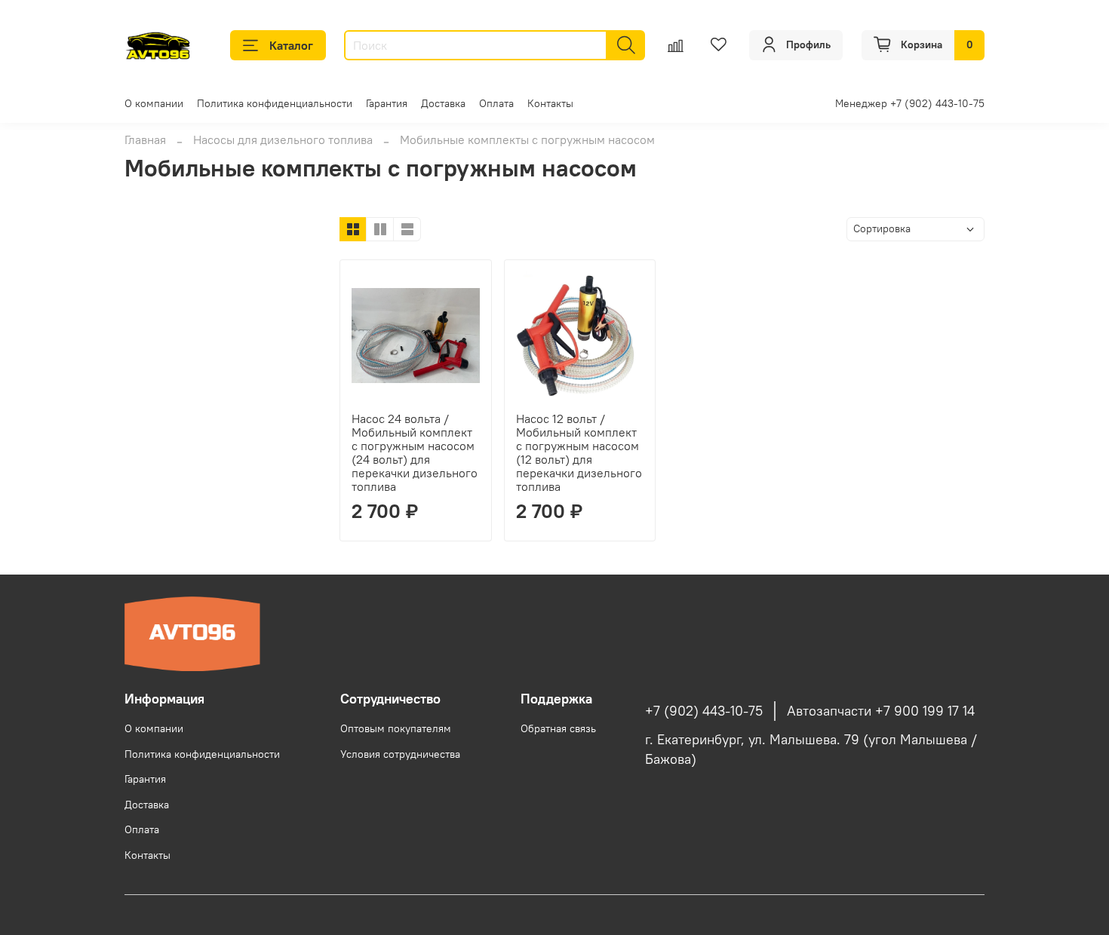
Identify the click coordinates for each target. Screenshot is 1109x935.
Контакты (550, 103)
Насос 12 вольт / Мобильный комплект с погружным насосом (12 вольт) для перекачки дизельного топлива (579, 452)
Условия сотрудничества (400, 754)
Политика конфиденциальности (274, 103)
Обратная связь (558, 728)
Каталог (291, 45)
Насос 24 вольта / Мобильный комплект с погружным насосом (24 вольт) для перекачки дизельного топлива (415, 452)
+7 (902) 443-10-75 (704, 711)
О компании (153, 103)
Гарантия (386, 103)
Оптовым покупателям (395, 728)
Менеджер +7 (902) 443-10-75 (910, 103)
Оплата (496, 103)
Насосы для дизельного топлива (283, 139)
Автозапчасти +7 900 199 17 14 (881, 711)
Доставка (443, 103)
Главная (145, 139)
